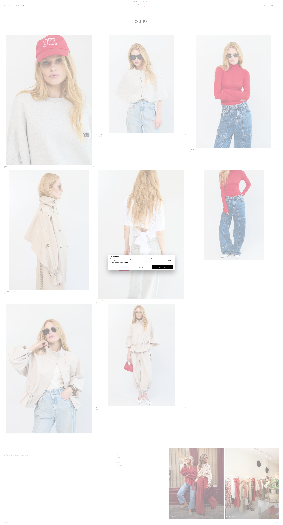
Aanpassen (141, 267)
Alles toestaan (162, 267)
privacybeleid (125, 262)
